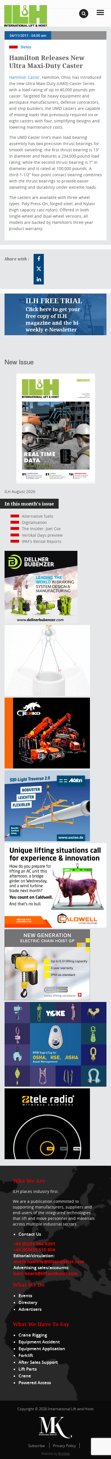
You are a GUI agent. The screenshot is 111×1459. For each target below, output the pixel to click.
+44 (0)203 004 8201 (34, 1244)
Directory (27, 1302)
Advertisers (30, 1309)
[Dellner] (41, 622)
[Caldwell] (55, 926)
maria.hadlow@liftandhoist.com (48, 1261)
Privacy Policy (64, 1445)
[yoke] (55, 1085)
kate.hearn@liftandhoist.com (45, 1273)
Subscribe (36, 1445)
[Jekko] (47, 767)
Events (25, 1296)
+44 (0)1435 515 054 (34, 1249)
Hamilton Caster (24, 77)
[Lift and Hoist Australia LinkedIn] (39, 279)
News (25, 47)
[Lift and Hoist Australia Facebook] (39, 259)
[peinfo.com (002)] (47, 694)
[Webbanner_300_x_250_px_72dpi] (47, 1157)
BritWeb (64, 1453)
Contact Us (29, 1234)
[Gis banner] (47, 998)
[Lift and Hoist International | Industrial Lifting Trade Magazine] (25, 15)
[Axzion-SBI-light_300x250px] (47, 839)
